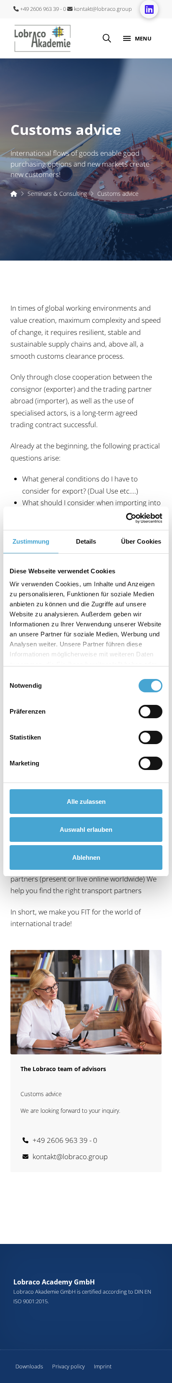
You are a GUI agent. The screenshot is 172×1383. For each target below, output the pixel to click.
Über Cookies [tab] (141, 541)
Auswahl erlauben (86, 829)
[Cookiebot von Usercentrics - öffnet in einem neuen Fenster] (125, 518)
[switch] (150, 711)
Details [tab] (86, 541)
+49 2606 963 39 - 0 (42, 9)
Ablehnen (86, 857)
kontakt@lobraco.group (102, 9)
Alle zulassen (86, 801)
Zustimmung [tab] (31, 541)
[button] (107, 38)
